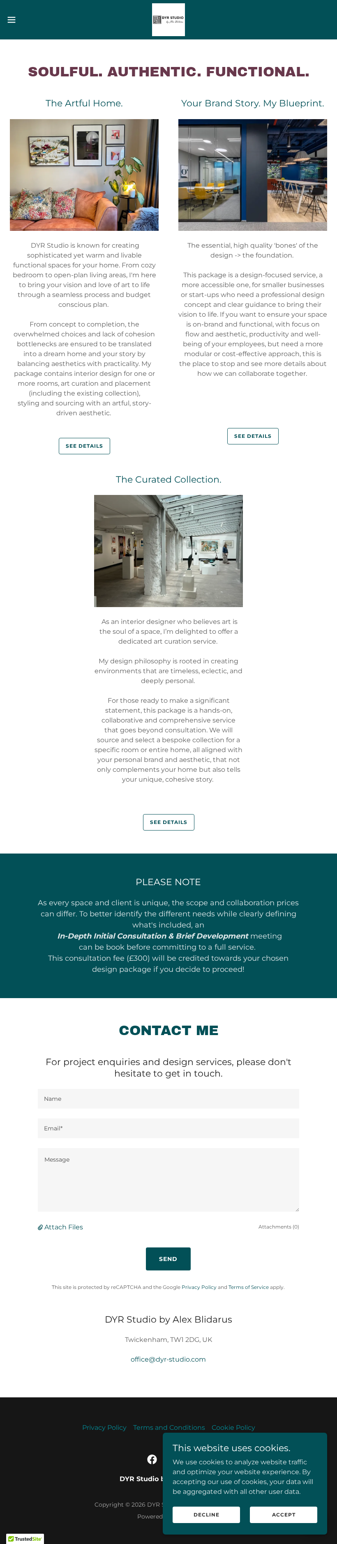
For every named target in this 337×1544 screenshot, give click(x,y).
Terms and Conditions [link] (169, 1427)
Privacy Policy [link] (199, 1287)
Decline (206, 1515)
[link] (168, 19)
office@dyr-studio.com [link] (168, 1359)
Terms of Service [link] (249, 1287)
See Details (84, 446)
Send (168, 1259)
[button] (28, 20)
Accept (283, 1515)
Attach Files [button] (63, 1227)
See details (253, 436)
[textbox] (168, 1099)
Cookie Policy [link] (233, 1427)
